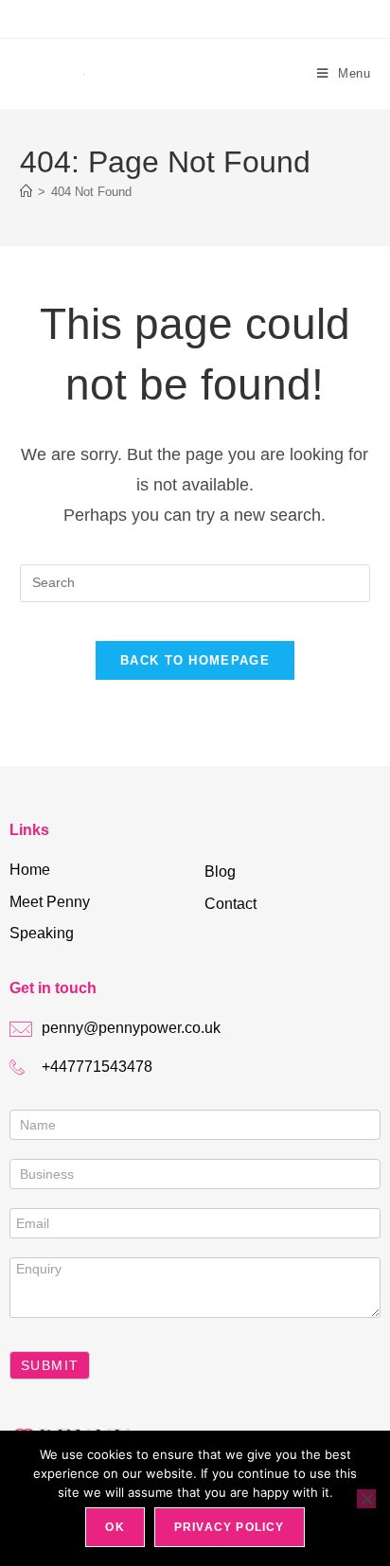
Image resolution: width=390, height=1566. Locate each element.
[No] (366, 1498)
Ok (114, 1527)
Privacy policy (229, 1527)
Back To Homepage (195, 660)
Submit (50, 1365)
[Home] (26, 192)
